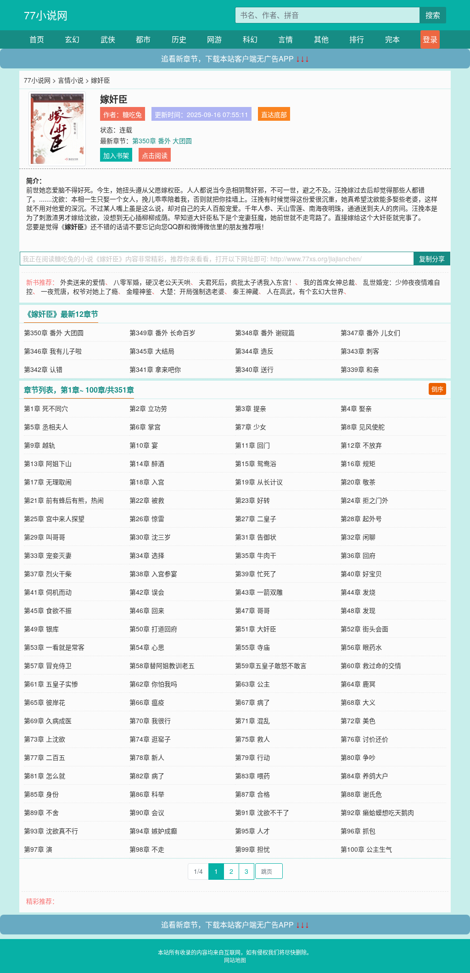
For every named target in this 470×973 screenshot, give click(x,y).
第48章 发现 (358, 610)
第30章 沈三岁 (150, 536)
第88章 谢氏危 (361, 794)
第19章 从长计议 (259, 481)
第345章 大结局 (151, 350)
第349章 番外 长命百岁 (162, 332)
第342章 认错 (43, 369)
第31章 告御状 (255, 536)
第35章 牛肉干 (255, 555)
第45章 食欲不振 (48, 610)
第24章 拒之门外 (364, 500)
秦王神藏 (245, 291)
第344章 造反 (254, 350)
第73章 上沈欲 (44, 738)
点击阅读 (155, 155)
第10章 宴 (143, 445)
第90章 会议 (146, 812)
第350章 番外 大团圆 (162, 140)
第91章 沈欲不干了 (262, 812)
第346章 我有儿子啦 (53, 350)
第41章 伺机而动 (48, 591)
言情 (285, 39)
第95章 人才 (252, 830)
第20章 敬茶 (358, 481)
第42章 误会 (146, 591)
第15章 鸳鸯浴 (255, 463)
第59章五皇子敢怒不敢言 (271, 665)
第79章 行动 (252, 757)
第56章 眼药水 (361, 647)
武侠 (108, 39)
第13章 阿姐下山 (48, 463)
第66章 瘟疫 (146, 702)
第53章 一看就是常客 (54, 647)
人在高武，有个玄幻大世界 (305, 291)
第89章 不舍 (41, 812)
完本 (392, 39)
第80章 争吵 (358, 757)
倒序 (437, 388)
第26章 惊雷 (146, 518)
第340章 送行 (254, 369)
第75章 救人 (252, 738)
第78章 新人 (146, 757)
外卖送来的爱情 (82, 282)
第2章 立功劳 (148, 408)
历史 (179, 39)
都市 (143, 39)
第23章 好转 (252, 500)
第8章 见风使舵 (363, 426)
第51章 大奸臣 (255, 628)
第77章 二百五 (44, 757)
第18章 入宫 (146, 481)
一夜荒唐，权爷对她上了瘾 (79, 291)
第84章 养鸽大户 (364, 775)
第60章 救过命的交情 (371, 665)
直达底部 (274, 114)
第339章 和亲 (360, 369)
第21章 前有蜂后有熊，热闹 (64, 500)
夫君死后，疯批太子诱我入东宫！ (247, 282)
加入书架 (116, 155)
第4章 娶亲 (356, 408)
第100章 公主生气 (366, 849)
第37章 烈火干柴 (48, 573)
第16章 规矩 (358, 463)
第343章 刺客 (360, 350)
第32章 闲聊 (358, 536)
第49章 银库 (41, 628)
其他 (321, 39)
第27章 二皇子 (255, 518)
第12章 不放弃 (361, 445)
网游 (214, 39)
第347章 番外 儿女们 (370, 332)
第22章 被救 (146, 500)
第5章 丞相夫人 (46, 426)
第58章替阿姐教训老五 (162, 665)
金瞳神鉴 (139, 291)
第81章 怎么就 (44, 775)
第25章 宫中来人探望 (54, 518)
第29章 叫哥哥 (44, 536)
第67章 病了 (252, 702)
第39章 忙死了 (255, 573)
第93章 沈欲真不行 (51, 830)
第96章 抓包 (358, 830)
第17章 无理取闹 (48, 481)
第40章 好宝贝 (361, 573)
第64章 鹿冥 (358, 683)
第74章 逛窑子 (150, 738)
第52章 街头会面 (364, 628)
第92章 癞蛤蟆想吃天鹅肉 (377, 812)
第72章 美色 (358, 720)
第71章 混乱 (252, 720)
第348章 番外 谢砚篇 (265, 332)
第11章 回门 (252, 445)
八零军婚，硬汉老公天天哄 (151, 282)
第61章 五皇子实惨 (51, 683)
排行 (356, 39)
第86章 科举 (146, 794)
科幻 (250, 39)
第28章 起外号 (361, 518)
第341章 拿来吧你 (155, 369)
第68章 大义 (358, 702)
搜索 (432, 15)
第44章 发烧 (358, 591)
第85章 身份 (41, 794)
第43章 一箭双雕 (259, 591)
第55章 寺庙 (252, 647)
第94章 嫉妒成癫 (153, 830)
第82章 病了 (146, 775)
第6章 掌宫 (145, 426)
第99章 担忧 (252, 849)
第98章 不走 (146, 849)
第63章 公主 (252, 683)
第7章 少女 (250, 426)
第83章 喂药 (252, 775)
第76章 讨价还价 (364, 738)
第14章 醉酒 (146, 463)
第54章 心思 (146, 647)
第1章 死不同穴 (46, 408)
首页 (36, 39)
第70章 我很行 (150, 720)
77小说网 (45, 14)
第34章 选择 (146, 555)
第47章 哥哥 (252, 610)
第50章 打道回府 (153, 628)
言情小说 (71, 79)
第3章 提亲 (250, 408)
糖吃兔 (132, 114)
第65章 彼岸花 (44, 702)
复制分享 (432, 258)
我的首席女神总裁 (329, 282)
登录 (430, 39)
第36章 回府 (358, 555)
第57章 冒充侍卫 (48, 665)
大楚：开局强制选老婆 (192, 291)
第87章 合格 (252, 794)
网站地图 (235, 960)
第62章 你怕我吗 (153, 683)
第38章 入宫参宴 (153, 573)
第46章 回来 (146, 610)
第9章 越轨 (39, 445)
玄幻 (72, 39)
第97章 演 (38, 849)
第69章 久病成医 (48, 720)
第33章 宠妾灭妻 (48, 555)
